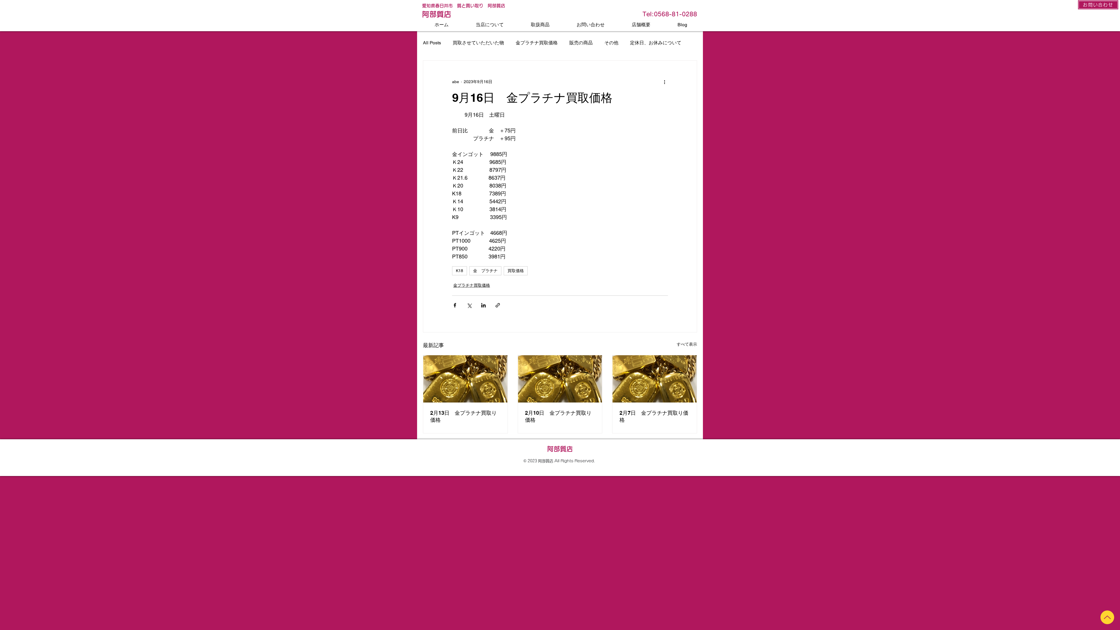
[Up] (1107, 617)
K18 (459, 270)
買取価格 (516, 270)
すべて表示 (687, 344)
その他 (611, 43)
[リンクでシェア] (498, 305)
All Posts (432, 43)
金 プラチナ (485, 270)
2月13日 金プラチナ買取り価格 (463, 416)
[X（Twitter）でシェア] (469, 305)
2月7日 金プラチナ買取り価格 (654, 416)
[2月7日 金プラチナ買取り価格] (654, 378)
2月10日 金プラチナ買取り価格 (558, 416)
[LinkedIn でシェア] (483, 305)
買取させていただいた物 (478, 43)
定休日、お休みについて (655, 43)
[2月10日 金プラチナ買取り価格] (560, 378)
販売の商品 (581, 43)
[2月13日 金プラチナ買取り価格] (465, 378)
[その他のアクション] (664, 81)
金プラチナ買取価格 (537, 43)
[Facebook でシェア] (455, 305)
